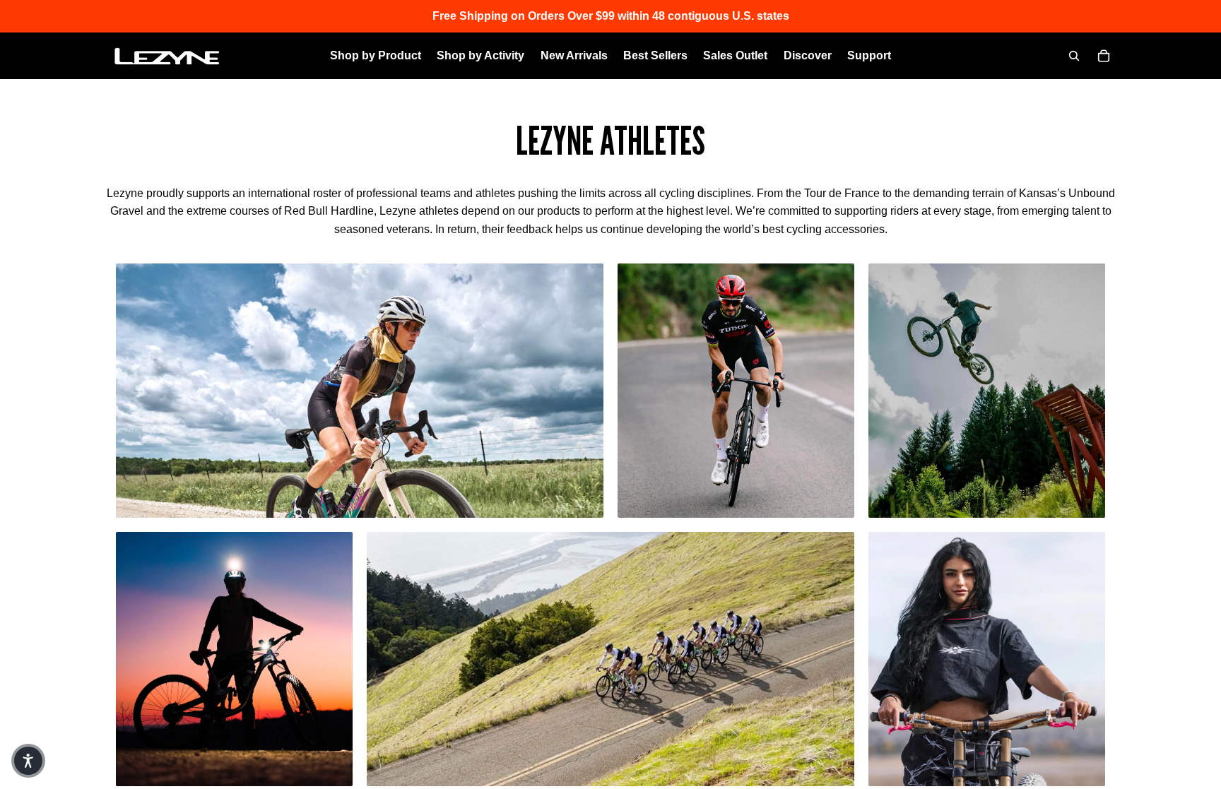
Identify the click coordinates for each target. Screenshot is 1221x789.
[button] (28, 761)
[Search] (1074, 55)
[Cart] (1103, 55)
